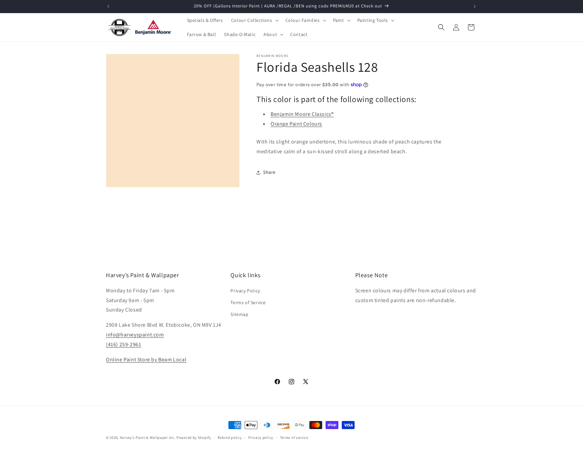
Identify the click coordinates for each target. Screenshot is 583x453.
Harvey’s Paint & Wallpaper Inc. (148, 437)
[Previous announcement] (108, 6)
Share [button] (269, 172)
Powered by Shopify (193, 437)
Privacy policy (260, 437)
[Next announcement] (474, 6)
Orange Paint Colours (296, 123)
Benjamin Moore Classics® (302, 114)
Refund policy (230, 437)
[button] (254, 20)
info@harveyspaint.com (135, 334)
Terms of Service (248, 302)
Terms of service (294, 437)
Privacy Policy (245, 290)
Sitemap (239, 314)
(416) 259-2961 (123, 344)
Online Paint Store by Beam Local (146, 359)
